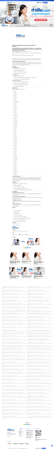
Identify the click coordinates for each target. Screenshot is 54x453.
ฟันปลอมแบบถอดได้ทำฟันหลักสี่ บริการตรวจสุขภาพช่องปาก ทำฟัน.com (31, 431)
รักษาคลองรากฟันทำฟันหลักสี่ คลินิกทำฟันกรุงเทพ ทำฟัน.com (9, 300)
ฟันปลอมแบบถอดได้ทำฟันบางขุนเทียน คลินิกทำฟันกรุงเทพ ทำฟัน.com (35, 399)
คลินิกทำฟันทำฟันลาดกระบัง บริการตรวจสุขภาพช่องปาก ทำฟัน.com (35, 320)
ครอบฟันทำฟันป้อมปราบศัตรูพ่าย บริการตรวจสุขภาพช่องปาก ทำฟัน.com (11, 355)
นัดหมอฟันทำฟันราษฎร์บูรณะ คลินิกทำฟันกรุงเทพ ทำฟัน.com (34, 385)
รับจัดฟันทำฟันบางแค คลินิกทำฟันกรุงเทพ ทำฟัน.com (27, 262)
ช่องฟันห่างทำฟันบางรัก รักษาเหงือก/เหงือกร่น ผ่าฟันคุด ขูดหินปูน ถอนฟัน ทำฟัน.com (12, 320)
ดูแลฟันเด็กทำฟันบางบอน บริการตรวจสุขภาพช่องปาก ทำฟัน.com (10, 406)
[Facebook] (26, 247)
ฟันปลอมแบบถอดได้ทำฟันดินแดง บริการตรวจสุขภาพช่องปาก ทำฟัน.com (11, 290)
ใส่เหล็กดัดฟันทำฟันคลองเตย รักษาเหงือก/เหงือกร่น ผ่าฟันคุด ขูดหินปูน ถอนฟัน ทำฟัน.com (38, 362)
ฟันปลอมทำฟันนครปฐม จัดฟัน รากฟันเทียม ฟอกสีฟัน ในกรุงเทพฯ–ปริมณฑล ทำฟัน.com (12, 392)
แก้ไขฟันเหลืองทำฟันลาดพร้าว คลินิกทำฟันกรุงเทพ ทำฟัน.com (9, 313)
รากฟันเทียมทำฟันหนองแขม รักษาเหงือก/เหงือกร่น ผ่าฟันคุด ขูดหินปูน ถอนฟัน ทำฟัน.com (38, 313)
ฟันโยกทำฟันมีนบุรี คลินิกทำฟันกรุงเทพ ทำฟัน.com (8, 379)
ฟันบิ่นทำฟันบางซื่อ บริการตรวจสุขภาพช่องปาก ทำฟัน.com (34, 402)
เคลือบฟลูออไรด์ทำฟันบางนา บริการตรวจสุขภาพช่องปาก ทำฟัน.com (10, 296)
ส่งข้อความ (27, 443)
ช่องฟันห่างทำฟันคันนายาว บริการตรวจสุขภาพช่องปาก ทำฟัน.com (10, 286)
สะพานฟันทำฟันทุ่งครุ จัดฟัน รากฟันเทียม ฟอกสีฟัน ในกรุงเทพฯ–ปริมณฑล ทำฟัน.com (12, 323)
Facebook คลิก (27, 234)
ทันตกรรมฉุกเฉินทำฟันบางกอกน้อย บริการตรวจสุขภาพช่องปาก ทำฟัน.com (11, 307)
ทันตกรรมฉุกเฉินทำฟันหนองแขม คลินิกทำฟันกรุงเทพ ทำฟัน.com (10, 339)
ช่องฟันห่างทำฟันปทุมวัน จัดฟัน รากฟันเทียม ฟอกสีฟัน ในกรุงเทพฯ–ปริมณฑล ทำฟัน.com (38, 375)
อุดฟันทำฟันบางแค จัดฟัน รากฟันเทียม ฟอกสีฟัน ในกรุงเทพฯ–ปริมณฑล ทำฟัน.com (37, 307)
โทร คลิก (14, 234)
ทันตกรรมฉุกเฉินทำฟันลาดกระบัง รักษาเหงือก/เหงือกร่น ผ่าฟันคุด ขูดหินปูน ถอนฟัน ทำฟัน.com (13, 389)
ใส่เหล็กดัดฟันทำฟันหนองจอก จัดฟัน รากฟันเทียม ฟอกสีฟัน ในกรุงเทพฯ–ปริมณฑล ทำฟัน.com (38, 345)
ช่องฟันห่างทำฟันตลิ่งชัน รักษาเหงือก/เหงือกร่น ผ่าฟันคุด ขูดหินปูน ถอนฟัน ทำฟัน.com (37, 339)
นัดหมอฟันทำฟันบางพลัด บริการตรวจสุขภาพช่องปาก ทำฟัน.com (35, 316)
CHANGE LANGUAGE (39, 448)
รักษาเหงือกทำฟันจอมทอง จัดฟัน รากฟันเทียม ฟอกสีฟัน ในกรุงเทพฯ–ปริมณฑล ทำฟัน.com (13, 365)
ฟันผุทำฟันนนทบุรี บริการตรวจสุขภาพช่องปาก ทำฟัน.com (9, 362)
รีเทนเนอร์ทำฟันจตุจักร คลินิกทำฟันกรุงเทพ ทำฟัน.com (8, 399)
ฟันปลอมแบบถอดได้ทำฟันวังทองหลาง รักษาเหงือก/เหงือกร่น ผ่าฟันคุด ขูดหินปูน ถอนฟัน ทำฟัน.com (39, 262)
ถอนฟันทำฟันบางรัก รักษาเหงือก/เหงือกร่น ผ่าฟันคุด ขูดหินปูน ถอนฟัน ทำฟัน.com (12, 372)
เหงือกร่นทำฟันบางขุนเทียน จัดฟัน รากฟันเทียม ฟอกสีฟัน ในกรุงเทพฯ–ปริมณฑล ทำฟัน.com (38, 365)
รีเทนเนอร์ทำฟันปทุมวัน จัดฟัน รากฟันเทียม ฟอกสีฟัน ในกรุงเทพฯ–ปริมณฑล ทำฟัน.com (37, 409)
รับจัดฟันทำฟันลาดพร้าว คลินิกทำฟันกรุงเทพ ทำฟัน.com (34, 368)
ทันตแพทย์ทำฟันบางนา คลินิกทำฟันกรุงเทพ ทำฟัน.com (8, 382)
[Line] (25, 247)
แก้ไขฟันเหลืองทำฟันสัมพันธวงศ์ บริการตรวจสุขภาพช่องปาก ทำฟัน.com (36, 352)
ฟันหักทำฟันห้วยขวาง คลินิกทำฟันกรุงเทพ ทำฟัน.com (33, 379)
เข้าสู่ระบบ (47, 0)
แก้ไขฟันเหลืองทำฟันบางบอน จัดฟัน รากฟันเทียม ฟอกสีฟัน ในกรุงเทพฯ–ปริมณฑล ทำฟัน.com (15, 262)
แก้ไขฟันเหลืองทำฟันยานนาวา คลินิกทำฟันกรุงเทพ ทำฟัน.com (9, 375)
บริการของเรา (21, 2)
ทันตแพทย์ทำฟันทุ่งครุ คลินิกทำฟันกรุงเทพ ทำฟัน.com (8, 330)
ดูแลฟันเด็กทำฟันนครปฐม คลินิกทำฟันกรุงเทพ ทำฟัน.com (30, 437)
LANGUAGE (50, 0)
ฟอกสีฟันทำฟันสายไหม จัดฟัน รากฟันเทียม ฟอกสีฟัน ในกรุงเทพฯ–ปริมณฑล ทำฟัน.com (12, 303)
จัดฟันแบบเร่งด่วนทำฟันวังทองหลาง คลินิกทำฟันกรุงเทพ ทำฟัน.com (10, 409)
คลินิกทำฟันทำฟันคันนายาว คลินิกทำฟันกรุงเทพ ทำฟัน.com (9, 293)
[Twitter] (28, 247)
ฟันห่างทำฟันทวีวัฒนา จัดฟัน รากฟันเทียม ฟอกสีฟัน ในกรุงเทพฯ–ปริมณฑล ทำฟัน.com (12, 345)
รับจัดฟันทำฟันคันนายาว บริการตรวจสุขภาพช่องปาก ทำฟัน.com (35, 303)
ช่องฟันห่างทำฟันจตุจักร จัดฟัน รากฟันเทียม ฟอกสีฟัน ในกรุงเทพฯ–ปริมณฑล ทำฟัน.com (15, 276)
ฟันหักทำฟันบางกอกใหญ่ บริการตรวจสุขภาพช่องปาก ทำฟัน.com (35, 358)
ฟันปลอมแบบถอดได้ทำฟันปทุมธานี (17, 223)
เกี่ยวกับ (27, 2)
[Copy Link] (23, 247)
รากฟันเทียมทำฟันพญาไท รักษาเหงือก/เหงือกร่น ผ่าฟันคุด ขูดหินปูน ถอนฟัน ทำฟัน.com (12, 342)
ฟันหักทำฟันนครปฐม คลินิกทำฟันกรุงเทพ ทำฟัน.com (33, 286)
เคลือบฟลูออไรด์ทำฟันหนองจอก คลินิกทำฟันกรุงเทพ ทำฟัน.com (35, 342)
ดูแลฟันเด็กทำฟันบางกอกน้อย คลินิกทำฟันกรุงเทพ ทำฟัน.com (9, 416)
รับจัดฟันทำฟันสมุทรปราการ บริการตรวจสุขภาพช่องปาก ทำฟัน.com (10, 316)
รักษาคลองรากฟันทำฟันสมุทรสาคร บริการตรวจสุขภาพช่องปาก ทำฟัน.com (36, 392)
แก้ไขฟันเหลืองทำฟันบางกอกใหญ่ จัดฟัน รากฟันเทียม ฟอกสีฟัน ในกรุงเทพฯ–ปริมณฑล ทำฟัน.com (14, 358)
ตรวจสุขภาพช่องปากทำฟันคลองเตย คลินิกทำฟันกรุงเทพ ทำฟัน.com (35, 290)
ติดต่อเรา (45, 0)
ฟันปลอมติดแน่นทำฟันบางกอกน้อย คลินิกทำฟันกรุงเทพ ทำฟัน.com (27, 276)
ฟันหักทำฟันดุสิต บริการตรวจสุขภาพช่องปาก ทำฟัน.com (9, 326)
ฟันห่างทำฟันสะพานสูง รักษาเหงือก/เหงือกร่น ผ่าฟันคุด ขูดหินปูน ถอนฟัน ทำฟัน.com (37, 330)
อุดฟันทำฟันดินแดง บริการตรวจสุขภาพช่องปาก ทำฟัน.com (34, 296)
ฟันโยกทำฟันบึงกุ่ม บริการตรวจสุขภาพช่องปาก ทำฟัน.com (34, 413)
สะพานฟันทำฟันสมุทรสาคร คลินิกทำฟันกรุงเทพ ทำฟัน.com (30, 433)
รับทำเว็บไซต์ (26, 448)
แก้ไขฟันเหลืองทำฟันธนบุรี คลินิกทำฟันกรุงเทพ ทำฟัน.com (34, 326)
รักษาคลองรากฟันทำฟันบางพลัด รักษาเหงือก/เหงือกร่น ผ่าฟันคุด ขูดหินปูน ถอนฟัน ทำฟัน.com (13, 310)
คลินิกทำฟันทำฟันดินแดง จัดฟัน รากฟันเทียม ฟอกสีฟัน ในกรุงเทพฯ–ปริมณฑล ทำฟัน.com (30, 435)
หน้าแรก (19, 2)
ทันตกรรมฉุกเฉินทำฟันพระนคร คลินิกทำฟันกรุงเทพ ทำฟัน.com (35, 372)
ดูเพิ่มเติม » (11, 279)
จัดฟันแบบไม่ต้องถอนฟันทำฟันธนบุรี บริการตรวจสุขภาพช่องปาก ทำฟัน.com (39, 276)
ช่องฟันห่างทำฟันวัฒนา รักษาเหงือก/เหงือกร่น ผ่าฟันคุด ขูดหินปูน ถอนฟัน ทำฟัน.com (12, 413)
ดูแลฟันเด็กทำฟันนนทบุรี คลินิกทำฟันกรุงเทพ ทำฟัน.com (34, 310)
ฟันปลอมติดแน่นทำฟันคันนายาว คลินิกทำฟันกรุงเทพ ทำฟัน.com (35, 355)
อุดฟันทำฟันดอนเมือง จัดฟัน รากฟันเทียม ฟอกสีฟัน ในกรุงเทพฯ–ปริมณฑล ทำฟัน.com (12, 352)
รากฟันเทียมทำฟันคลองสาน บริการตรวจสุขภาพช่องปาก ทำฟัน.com (35, 293)
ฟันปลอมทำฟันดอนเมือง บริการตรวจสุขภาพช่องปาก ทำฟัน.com (35, 406)
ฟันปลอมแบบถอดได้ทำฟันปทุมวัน (16, 225)
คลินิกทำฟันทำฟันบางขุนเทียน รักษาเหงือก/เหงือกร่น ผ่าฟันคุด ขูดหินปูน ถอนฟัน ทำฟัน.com (38, 332)
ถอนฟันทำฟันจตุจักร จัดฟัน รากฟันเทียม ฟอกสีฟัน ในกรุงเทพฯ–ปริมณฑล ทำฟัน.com (12, 396)
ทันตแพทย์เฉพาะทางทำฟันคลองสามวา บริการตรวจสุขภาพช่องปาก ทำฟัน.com (36, 382)
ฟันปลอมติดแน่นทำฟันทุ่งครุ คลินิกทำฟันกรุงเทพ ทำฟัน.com (9, 385)
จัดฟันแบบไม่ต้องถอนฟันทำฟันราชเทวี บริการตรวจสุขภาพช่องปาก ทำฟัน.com (36, 389)
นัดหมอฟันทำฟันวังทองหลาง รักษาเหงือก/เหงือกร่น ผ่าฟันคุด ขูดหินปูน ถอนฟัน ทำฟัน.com (13, 402)
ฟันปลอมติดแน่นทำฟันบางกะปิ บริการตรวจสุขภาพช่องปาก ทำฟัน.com (10, 368)
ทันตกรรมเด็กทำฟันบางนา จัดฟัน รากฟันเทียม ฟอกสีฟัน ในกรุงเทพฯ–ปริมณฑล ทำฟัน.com (38, 300)
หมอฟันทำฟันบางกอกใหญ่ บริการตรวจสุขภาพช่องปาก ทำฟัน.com (35, 396)
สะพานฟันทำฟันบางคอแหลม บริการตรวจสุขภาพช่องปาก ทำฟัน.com (35, 323)
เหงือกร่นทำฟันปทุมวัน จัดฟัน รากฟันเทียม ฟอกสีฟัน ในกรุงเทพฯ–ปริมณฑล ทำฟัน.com (37, 348)
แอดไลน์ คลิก (21, 234)
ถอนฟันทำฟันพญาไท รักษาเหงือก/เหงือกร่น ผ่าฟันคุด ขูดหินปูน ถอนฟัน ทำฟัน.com (12, 332)
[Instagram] (30, 247)
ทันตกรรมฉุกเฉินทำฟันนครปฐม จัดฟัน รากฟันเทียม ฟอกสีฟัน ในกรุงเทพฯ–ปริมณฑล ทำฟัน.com (38, 416)
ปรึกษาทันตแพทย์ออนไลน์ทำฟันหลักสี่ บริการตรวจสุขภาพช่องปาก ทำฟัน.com (11, 348)
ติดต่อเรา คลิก (45, 2)
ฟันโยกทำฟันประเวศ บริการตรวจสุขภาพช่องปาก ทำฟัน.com (9, 335)
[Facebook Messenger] (27, 247)
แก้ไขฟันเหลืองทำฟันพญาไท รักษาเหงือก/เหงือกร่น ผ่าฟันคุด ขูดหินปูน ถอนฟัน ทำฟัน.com (38, 335)
